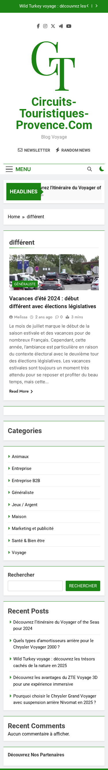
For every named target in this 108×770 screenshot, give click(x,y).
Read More (19, 391)
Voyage (19, 552)
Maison (19, 516)
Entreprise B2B (26, 480)
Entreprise (21, 468)
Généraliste (25, 284)
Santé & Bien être (28, 540)
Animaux (20, 456)
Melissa (20, 317)
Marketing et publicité (33, 528)
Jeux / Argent (24, 504)
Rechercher (21, 575)
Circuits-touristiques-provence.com (54, 113)
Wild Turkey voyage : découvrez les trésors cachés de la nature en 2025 (52, 6)
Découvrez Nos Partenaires (36, 755)
